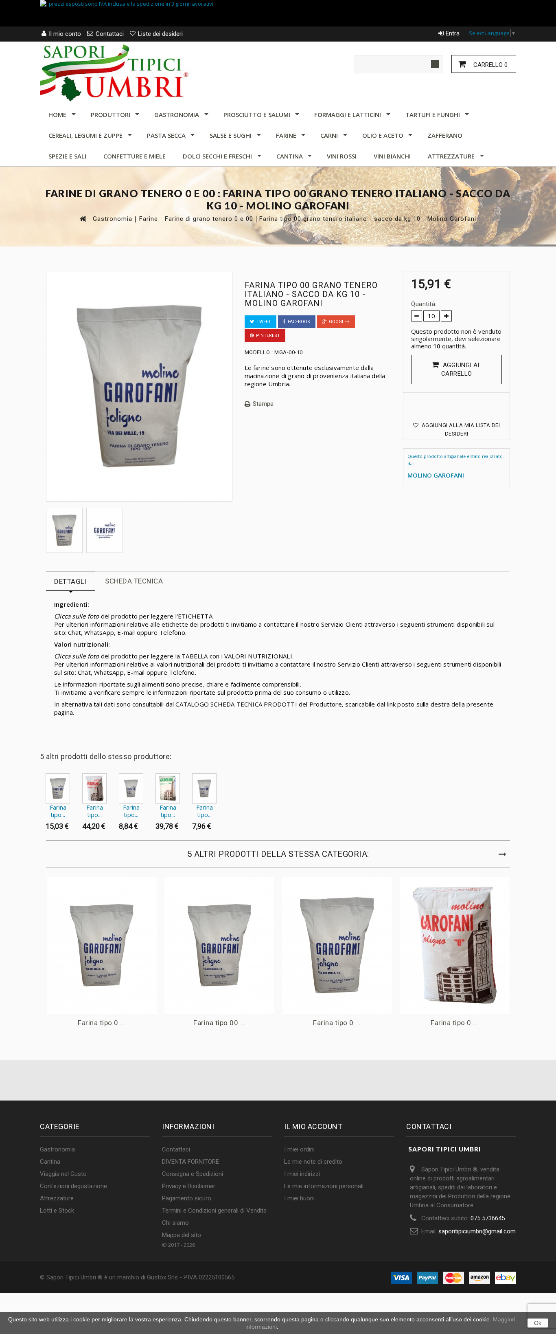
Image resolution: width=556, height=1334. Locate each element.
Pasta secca (166, 135)
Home (57, 114)
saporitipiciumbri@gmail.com (477, 1231)
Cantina (289, 156)
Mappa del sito (181, 1235)
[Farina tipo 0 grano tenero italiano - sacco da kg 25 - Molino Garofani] (94, 788)
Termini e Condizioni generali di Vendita (214, 1210)
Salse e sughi (231, 135)
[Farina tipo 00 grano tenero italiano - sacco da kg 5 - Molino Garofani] (204, 788)
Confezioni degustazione (73, 1186)
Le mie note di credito (313, 1161)
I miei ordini (299, 1149)
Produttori (110, 114)
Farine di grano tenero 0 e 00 (209, 219)
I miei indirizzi (302, 1174)
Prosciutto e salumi (256, 114)
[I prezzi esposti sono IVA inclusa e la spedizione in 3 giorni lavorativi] (278, 13)
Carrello (490, 64)
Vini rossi (342, 156)
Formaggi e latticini (347, 114)
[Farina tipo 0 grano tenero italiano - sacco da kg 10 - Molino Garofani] (58, 788)
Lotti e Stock (57, 1210)
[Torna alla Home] (82, 219)
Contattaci (176, 1149)
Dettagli (70, 581)
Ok (537, 1323)
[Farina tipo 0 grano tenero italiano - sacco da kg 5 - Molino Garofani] (131, 788)
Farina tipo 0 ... (102, 1023)
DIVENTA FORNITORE (190, 1161)
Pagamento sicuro (186, 1198)
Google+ (338, 321)
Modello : (259, 352)
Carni (329, 135)
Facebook (297, 321)
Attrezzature (451, 156)
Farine (286, 135)
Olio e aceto (382, 135)
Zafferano (444, 135)
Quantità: (424, 304)
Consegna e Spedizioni (192, 1174)
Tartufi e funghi (432, 114)
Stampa (263, 404)
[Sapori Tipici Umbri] (115, 72)
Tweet (262, 321)
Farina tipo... (58, 811)
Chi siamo (175, 1222)
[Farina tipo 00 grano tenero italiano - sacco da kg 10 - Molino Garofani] (64, 530)
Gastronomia (176, 114)
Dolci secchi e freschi (217, 156)
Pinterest (267, 335)
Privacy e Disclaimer (188, 1186)
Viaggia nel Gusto (63, 1174)
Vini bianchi (392, 156)
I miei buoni (299, 1198)
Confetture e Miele (134, 156)
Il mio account (313, 1126)
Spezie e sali (67, 156)
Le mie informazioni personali (323, 1186)
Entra (453, 33)
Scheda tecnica (134, 581)
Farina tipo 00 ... (219, 1023)
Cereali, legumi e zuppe (85, 135)
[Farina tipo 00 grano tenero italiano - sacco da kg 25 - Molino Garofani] (167, 788)
